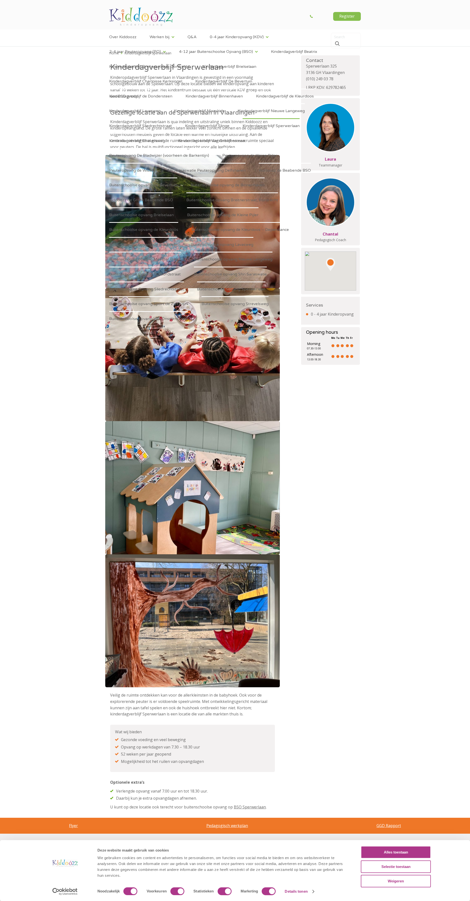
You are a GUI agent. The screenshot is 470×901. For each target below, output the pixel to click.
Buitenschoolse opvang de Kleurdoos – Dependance (240, 229)
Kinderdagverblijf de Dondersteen (140, 96)
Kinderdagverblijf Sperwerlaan (271, 125)
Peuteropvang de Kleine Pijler (249, 155)
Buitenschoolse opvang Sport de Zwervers (148, 303)
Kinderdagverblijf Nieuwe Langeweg (271, 110)
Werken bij (159, 37)
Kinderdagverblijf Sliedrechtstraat (140, 125)
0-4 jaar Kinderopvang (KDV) (237, 37)
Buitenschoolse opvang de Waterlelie (143, 244)
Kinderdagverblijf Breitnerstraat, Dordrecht (149, 66)
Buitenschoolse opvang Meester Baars (145, 259)
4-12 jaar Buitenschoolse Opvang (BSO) (216, 51)
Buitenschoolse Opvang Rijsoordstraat (145, 274)
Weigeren (396, 881)
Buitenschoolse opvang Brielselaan (141, 215)
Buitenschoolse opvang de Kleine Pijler (222, 215)
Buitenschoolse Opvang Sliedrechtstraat (146, 289)
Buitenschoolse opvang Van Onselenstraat (148, 318)
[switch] (177, 891)
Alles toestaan (396, 852)
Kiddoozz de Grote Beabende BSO (141, 200)
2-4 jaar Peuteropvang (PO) (135, 51)
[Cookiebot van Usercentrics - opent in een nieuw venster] (65, 891)
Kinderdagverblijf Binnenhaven (214, 96)
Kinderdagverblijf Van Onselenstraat (212, 140)
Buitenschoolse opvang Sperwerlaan (231, 289)
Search (337, 43)
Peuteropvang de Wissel (131, 170)
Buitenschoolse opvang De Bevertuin (143, 185)
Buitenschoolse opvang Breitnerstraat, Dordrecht (232, 200)
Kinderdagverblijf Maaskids (199, 110)
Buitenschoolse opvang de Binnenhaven (227, 185)
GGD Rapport (388, 825)
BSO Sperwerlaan (250, 807)
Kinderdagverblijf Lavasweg (135, 110)
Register (347, 16)
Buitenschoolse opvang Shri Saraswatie (230, 274)
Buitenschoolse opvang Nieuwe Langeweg (233, 259)
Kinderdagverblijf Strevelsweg (137, 140)
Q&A (192, 37)
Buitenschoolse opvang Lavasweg (222, 244)
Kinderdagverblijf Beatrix (294, 51)
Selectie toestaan (396, 867)
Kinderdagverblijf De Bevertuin (223, 81)
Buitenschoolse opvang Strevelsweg (235, 303)
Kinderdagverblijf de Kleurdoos (285, 96)
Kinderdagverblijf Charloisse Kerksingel (145, 81)
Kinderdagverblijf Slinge (207, 125)
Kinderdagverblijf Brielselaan (229, 66)
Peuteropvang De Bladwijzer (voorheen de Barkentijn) (159, 155)
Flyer (73, 825)
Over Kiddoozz (122, 37)
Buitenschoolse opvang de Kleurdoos (143, 229)
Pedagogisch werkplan (227, 825)
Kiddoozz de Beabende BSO (285, 170)
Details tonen (296, 891)
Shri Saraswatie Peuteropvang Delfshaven (206, 170)
